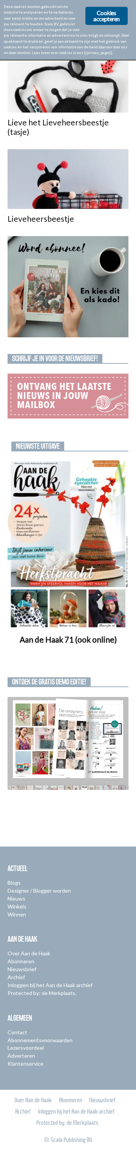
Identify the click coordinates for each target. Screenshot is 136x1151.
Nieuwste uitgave (38, 446)
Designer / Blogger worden (39, 890)
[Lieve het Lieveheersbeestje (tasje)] (68, 83)
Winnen (17, 914)
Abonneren (21, 961)
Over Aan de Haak (29, 953)
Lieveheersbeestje (41, 218)
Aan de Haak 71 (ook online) (68, 639)
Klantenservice (25, 1063)
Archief (16, 977)
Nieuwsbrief (22, 969)
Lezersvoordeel (26, 1047)
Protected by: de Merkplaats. (42, 993)
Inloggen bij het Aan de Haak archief (50, 985)
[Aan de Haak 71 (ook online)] (68, 544)
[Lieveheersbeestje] (68, 179)
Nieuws (16, 898)
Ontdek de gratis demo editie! (49, 682)
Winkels (17, 906)
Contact (17, 1032)
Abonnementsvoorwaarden (40, 1040)
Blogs (14, 882)
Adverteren (21, 1055)
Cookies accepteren (106, 15)
